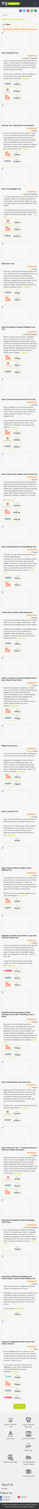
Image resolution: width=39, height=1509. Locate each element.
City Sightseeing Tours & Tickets (28, 1463)
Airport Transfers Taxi (11, 1426)
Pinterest (24, 1497)
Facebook (6, 1497)
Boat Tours (10, 1438)
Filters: (8, 24)
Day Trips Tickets (28, 1438)
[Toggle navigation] (34, 3)
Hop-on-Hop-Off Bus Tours (28, 1426)
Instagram (6, 1499)
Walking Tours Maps (10, 1462)
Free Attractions (28, 1476)
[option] (11, 83)
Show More (19, 1406)
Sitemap (4, 1488)
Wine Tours (28, 1450)
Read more (26, 78)
